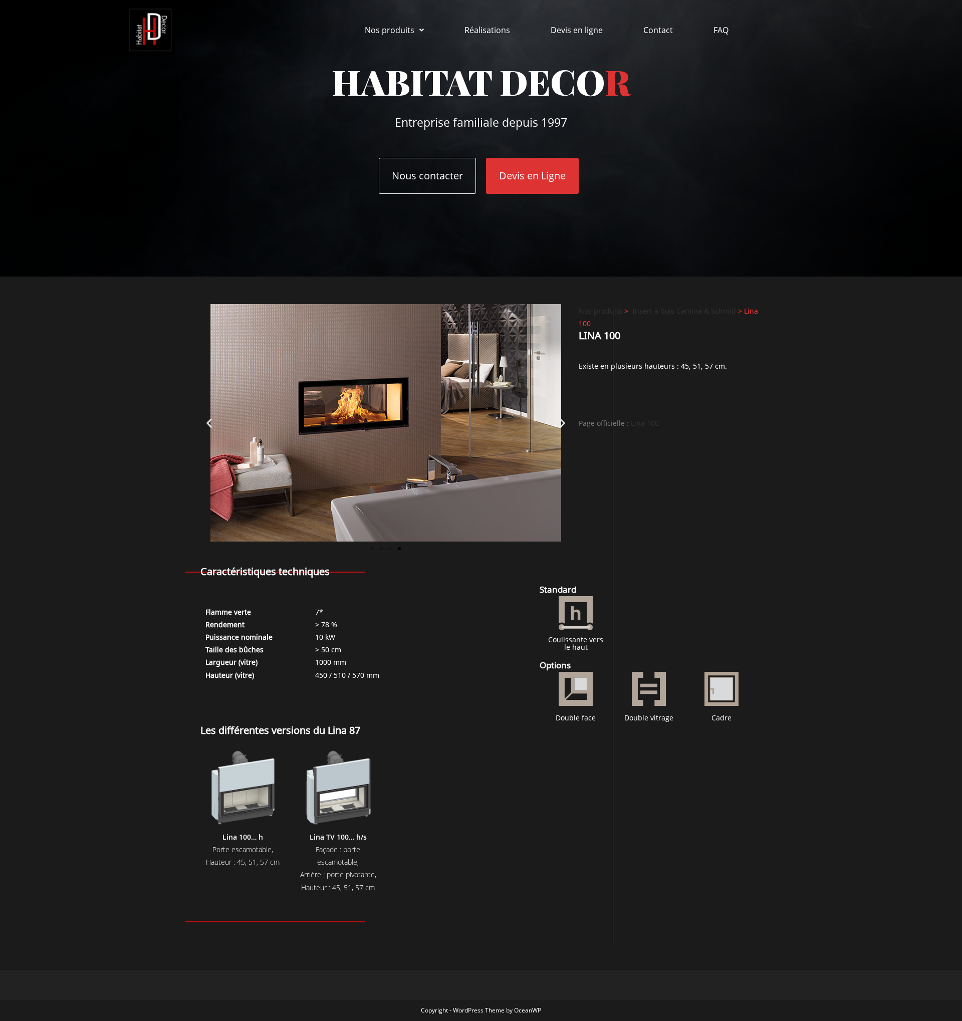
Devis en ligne (577, 30)
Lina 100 (645, 423)
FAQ (721, 30)
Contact (658, 30)
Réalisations (487, 30)
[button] (394, 30)
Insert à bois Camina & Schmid (684, 310)
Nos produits (389, 30)
